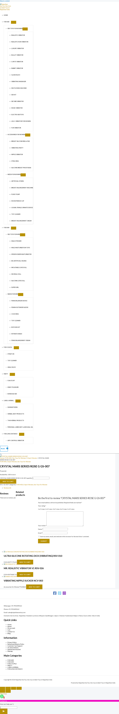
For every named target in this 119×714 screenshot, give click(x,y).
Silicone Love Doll (18, 280)
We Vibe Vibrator (17, 101)
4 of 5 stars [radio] (63, 509)
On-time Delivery (13, 647)
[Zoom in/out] (2, 688)
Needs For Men (13, 294)
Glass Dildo (15, 75)
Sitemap (10, 651)
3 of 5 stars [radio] (56, 509)
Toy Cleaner (15, 214)
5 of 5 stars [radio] (70, 509)
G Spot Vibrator (17, 61)
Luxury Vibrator (17, 48)
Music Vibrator (16, 108)
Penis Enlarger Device (19, 301)
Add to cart (8, 481)
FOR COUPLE (8, 347)
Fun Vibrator (16, 128)
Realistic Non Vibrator (19, 42)
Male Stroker (16, 241)
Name (40, 529)
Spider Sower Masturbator (21, 254)
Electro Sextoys (17, 114)
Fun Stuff (11, 380)
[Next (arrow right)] (8, 691)
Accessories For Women (16, 134)
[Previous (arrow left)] (2, 691)
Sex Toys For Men (14, 234)
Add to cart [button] (25, 562)
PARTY (6, 374)
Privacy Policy (12, 642)
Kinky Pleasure (13, 387)
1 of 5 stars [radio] (41, 509)
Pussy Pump (15, 194)
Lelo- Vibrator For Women (21, 121)
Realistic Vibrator (18, 35)
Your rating (42, 506)
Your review (42, 525)
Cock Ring (15, 314)
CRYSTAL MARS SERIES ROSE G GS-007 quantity (16, 478)
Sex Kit (13, 95)
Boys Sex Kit (15, 327)
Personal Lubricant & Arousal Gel (20, 427)
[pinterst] (59, 594)
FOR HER (6, 22)
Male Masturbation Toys (20, 247)
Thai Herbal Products (16, 420)
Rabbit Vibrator (17, 68)
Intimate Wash (16, 334)
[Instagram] (64, 594)
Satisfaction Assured (14, 649)
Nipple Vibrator (17, 154)
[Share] (13, 688)
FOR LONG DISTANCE (10, 434)
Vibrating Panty (17, 148)
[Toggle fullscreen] (8, 688)
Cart (8, 630)
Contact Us (11, 631)
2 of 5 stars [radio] (48, 509)
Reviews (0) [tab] (7, 488)
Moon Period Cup (17, 201)
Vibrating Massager (18, 81)
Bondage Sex (12, 394)
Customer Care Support (14, 646)
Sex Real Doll (16, 274)
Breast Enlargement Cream (21, 221)
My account (11, 628)
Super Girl (15, 287)
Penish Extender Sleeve (19, 307)
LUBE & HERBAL (9, 400)
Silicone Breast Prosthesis (21, 167)
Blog (9, 633)
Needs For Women (14, 174)
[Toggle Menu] (13, 22)
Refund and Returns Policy (15, 644)
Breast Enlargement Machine (22, 187)
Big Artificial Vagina (18, 261)
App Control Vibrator (16, 440)
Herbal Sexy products (16, 414)
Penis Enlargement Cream (20, 340)
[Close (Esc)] (19, 688)
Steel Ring (15, 161)
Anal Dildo (12, 367)
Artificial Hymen (17, 181)
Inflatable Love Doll (19, 267)
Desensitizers (12, 407)
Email (40, 533)
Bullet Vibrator (17, 55)
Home (6, 15)
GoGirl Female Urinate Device (22, 207)
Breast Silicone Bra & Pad (20, 141)
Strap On (11, 354)
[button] (1, 454)
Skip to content (5, 1)
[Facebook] (55, 594)
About (9, 626)
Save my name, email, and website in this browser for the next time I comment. (64, 536)
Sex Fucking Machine (19, 88)
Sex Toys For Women (15, 28)
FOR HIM (6, 227)
